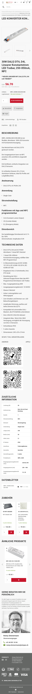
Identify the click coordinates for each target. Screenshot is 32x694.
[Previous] (2, 565)
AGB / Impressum (12, 692)
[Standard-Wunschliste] (24, 2)
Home (3, 11)
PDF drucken (22, 119)
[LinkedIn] (13, 125)
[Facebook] (16, 125)
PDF (24, 486)
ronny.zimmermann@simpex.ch (17, 645)
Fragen (6, 113)
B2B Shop (8, 11)
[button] (7, 108)
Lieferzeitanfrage (10, 119)
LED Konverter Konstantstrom (10, 13)
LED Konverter (26, 11)
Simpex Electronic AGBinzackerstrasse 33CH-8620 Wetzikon (17, 659)
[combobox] (17, 7)
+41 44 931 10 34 (11, 642)
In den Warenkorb (16, 100)
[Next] (29, 50)
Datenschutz (21, 692)
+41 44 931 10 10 (17, 662)
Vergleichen (19, 108)
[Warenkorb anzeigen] (29, 2)
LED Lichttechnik (16, 11)
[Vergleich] (26, 2)
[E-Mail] (10, 125)
